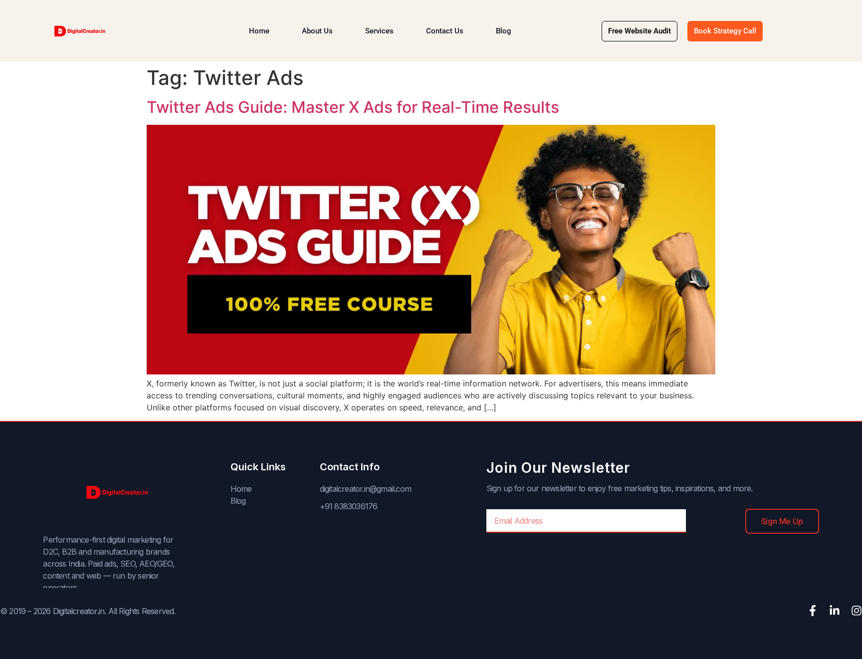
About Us (317, 30)
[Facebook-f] (812, 610)
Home (259, 30)
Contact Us (444, 30)
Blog (503, 30)
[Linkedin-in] (834, 610)
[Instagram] (856, 610)
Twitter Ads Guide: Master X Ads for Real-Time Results (353, 107)
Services (379, 30)
